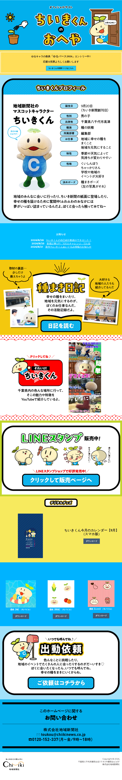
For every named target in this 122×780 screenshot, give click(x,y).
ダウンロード (91, 541)
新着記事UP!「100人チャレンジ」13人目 (68, 243)
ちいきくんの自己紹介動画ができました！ (68, 240)
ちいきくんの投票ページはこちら (61, 68)
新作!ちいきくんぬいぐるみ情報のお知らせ (68, 246)
